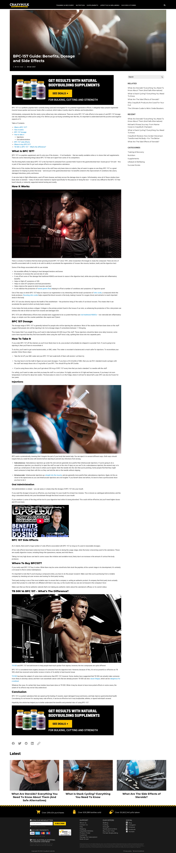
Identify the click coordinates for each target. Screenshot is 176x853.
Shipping (83, 829)
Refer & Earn (84, 839)
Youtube (131, 831)
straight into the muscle (53, 475)
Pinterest (131, 827)
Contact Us (84, 825)
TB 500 (14, 666)
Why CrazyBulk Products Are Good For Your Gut (146, 104)
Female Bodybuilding (110, 833)
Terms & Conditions (138, 851)
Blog (130, 823)
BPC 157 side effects (22, 142)
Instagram (132, 825)
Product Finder (85, 833)
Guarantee (83, 835)
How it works (19, 130)
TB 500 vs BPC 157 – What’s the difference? (30, 147)
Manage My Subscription (88, 837)
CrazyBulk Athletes (86, 831)
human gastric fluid (44, 289)
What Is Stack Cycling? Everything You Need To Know (146, 95)
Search (162, 77)
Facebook (131, 829)
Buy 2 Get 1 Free (109, 831)
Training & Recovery (65, 5)
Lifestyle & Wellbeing (109, 5)
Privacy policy (127, 851)
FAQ (81, 827)
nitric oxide (98, 293)
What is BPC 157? (20, 127)
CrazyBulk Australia (49, 851)
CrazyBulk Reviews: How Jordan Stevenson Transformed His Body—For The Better (145, 137)
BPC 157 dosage (20, 132)
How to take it (19, 135)
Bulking (105, 823)
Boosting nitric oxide (30, 295)
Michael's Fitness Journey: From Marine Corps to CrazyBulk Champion (143, 126)
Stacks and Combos (110, 829)
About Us (83, 823)
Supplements (92, 5)
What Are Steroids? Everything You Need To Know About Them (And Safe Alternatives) (146, 89)
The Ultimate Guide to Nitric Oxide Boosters (145, 108)
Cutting (105, 825)
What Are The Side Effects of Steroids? (143, 99)
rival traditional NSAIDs (88, 315)
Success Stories (128, 5)
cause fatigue (95, 679)
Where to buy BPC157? (22, 144)
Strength (106, 827)
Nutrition (80, 5)
